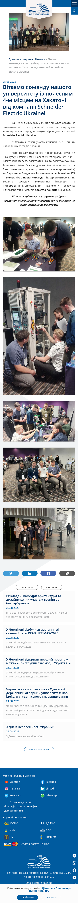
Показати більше (39, 749)
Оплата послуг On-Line (35, 844)
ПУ (11, 837)
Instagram (16, 788)
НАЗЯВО (51, 837)
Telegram (15, 795)
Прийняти (28, 897)
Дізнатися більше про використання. (50, 889)
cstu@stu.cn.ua (43, 882)
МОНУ (14, 823)
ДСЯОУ (50, 823)
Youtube (15, 781)
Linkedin (51, 788)
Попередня (27, 587)
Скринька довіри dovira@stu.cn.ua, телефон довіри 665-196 (20, 806)
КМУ (12, 830)
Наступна (52, 587)
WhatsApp (52, 795)
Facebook (51, 781)
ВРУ (48, 830)
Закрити (52, 897)
